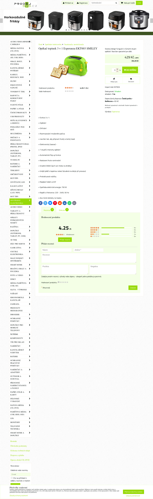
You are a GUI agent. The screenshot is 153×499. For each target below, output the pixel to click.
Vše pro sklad (17, 342)
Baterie (14, 356)
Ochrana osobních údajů (20, 450)
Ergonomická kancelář (17, 298)
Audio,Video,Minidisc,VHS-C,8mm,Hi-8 (21, 42)
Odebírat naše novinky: (19, 470)
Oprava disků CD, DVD (19, 460)
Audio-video (16, 207)
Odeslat (133, 287)
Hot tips (14, 196)
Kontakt (13, 441)
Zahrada (14, 304)
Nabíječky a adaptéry (16, 370)
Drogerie (14, 314)
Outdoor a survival (15, 377)
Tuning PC (15, 160)
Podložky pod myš (17, 128)
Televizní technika (15, 427)
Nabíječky (15, 346)
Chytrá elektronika (16, 252)
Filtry (13, 81)
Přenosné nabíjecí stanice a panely (18, 385)
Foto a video (16, 275)
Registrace (83, 3)
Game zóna (15, 247)
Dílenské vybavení (15, 399)
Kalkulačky (16, 186)
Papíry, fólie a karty (17, 393)
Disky (13, 279)
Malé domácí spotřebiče (16, 259)
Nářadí (13, 293)
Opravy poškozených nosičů (17, 220)
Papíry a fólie (17, 108)
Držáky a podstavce (15, 138)
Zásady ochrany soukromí (19, 495)
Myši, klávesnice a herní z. (18, 121)
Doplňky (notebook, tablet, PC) (16, 153)
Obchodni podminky (18, 445)
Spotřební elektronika (16, 201)
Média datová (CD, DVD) (17, 49)
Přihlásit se (68, 3)
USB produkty (17, 116)
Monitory (15, 422)
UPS (12, 418)
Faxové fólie (16, 105)
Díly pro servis (17, 244)
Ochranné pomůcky (15, 319)
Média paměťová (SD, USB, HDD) (18, 56)
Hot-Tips (14, 178)
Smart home (16, 265)
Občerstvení (16, 174)
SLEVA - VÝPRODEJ (18, 289)
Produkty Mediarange (16, 309)
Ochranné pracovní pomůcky (15, 363)
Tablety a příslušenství (17, 212)
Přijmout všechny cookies (133, 492)
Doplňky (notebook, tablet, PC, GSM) (18, 233)
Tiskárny (15, 170)
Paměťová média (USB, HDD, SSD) (18, 413)
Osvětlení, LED (17, 182)
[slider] (69, 88)
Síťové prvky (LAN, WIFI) (16, 191)
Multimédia (16, 133)
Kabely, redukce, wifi (17, 75)
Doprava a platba (17, 455)
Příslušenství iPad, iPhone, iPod (19, 145)
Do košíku (131, 70)
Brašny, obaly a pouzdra (18, 269)
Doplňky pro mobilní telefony (16, 327)
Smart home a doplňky (17, 434)
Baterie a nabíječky (15, 165)
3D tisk (13, 240)
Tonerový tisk (17, 91)
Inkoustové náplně (16, 86)
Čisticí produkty (18, 112)
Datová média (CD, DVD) (17, 406)
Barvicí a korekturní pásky (16, 98)
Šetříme (14, 334)
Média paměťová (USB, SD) (18, 284)
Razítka (14, 226)
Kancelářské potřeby (17, 69)
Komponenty (16, 338)
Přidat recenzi (65, 239)
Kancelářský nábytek (17, 351)
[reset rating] (58, 282)
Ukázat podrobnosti (133, 496)
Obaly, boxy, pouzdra (16, 62)
